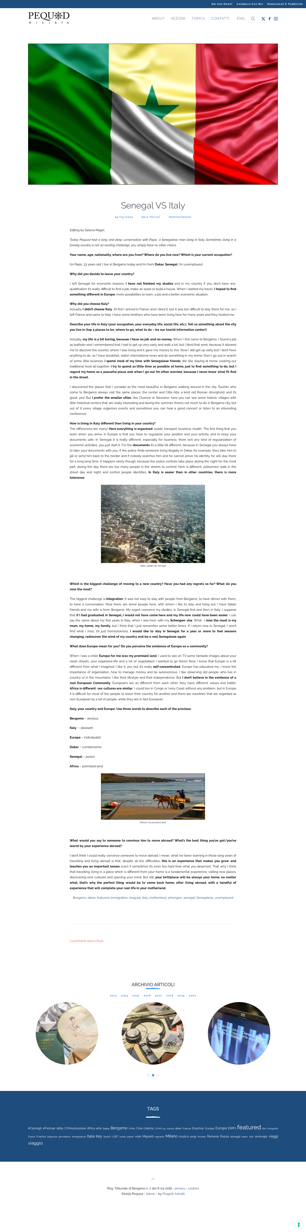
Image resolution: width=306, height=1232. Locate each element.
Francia (41, 1136)
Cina (139, 1128)
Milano (171, 1136)
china (132, 1128)
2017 (158, 995)
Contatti (220, 18)
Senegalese (204, 898)
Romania (213, 1136)
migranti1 (159, 1136)
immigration (119, 898)
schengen (175, 898)
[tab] (148, 1075)
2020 (192, 995)
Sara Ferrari (151, 217)
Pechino (202, 1136)
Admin (150, 1194)
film (264, 1128)
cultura (170, 1128)
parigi (193, 1136)
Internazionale (180, 217)
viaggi (273, 1136)
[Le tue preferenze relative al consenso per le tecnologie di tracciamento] (299, 1225)
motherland (157, 898)
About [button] (158, 18)
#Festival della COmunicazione (64, 1128)
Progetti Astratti (174, 1194)
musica (184, 1136)
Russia (224, 1136)
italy (145, 898)
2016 (147, 995)
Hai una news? (222, 4)
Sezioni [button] (178, 18)
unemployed (224, 898)
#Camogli (35, 1128)
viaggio (35, 1143)
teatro (244, 1136)
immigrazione (79, 1136)
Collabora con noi (250, 4)
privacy (180, 1188)
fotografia (272, 1128)
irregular (135, 898)
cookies (193, 1188)
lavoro (107, 1136)
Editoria (187, 1128)
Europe (221, 1128)
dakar (91, 898)
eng (240, 18)
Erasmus (198, 1128)
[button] (253, 18)
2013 (113, 995)
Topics (198, 18)
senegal (189, 898)
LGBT (115, 1136)
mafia (138, 1136)
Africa (91, 1128)
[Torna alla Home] (49, 18)
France (31, 1136)
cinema (148, 1128)
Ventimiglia (261, 1136)
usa (251, 1136)
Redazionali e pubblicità (285, 4)
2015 (135, 995)
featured (103, 898)
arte (99, 1128)
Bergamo (79, 898)
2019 (181, 995)
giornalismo (64, 1136)
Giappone (52, 1136)
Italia (91, 1136)
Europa (209, 1128)
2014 (124, 995)
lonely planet (126, 1136)
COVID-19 (160, 1128)
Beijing (106, 1128)
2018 (169, 995)
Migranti (148, 1136)
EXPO (232, 1128)
